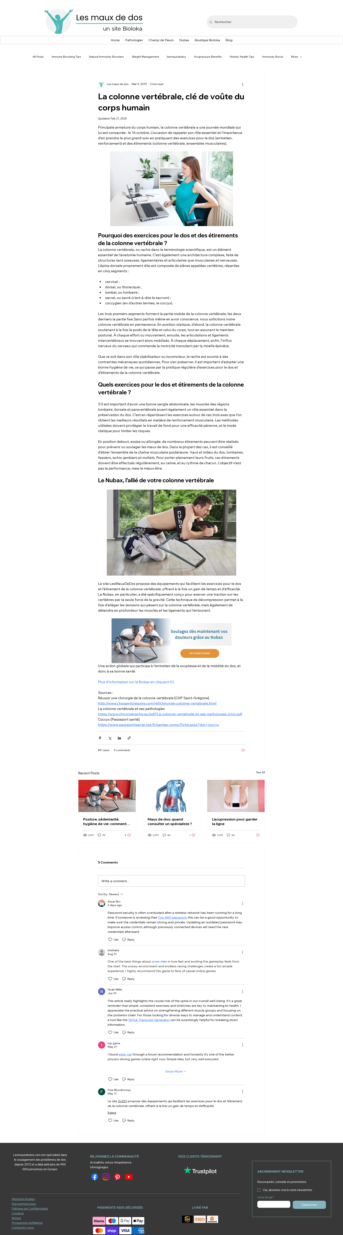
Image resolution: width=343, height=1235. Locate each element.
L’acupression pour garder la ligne (234, 821)
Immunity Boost (272, 56)
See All (260, 772)
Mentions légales (23, 1199)
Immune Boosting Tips (66, 56)
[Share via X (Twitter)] (110, 738)
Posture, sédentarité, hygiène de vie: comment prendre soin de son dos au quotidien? (107, 821)
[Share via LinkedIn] (119, 738)
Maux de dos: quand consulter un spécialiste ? (170, 821)
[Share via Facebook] (100, 738)
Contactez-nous (23, 1227)
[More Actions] (242, 903)
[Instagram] (106, 1176)
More (294, 56)
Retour (16, 1218)
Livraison (18, 1213)
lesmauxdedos (176, 56)
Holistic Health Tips (242, 56)
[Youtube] (128, 1176)
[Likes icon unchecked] (110, 939)
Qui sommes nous (24, 1204)
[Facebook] (94, 1176)
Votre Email (265, 1197)
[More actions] (242, 84)
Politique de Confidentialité (30, 1208)
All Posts (38, 56)
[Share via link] (129, 738)
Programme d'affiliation (27, 1223)
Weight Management (145, 56)
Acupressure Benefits (208, 56)
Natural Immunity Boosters (106, 56)
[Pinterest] (117, 1176)
